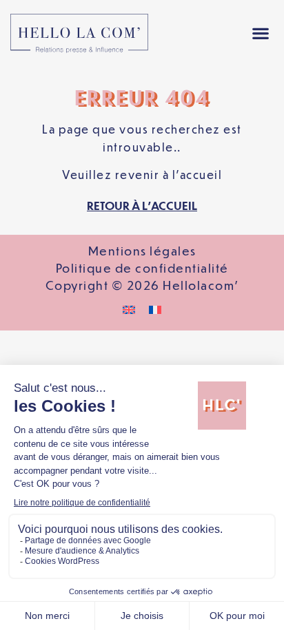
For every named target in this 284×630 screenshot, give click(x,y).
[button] (260, 33)
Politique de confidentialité (142, 267)
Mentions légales (142, 250)
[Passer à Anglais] (129, 309)
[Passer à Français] (155, 309)
